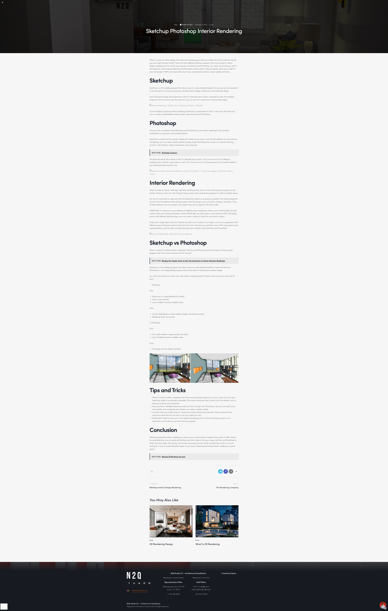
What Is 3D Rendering (208, 544)
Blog (175, 25)
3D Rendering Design (161, 544)
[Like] (152, 471)
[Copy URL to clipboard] (236, 471)
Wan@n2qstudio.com (140, 590)
